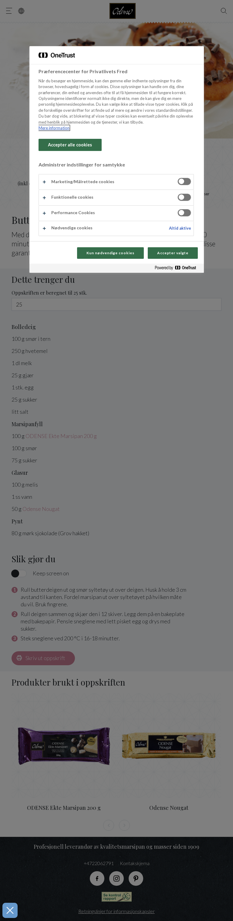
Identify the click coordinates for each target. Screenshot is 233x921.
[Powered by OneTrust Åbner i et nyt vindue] (178, 269)
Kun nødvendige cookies (110, 253)
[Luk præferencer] (10, 910)
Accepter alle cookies (70, 144)
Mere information (54, 127)
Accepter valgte (172, 253)
